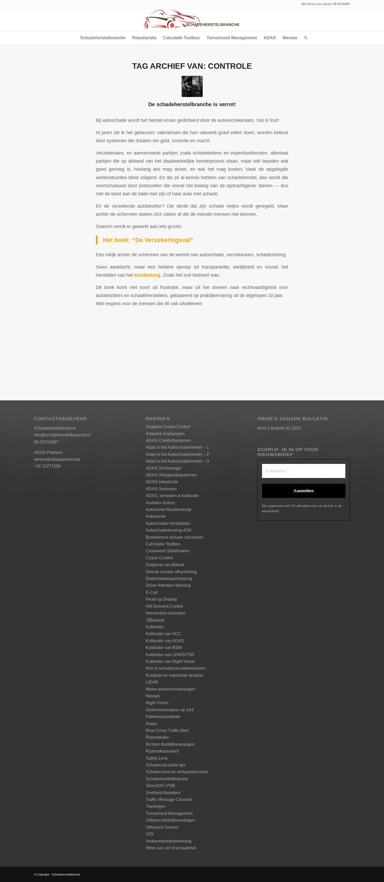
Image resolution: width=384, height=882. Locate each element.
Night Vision (157, 703)
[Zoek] (304, 37)
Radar (151, 723)
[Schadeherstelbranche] (191, 19)
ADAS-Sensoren (161, 489)
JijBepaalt (155, 620)
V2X (150, 834)
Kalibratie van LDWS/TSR (170, 654)
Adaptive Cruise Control (168, 426)
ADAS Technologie (163, 468)
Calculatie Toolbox (163, 544)
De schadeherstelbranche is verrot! (192, 104)
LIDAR (152, 682)
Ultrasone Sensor (162, 827)
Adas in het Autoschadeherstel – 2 (177, 454)
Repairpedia (157, 737)
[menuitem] (103, 37)
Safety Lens (157, 758)
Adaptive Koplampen (165, 433)
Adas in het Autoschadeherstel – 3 (177, 461)
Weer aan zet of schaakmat (171, 848)
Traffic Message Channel (169, 799)
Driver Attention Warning (168, 585)
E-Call (152, 592)
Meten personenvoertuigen (170, 689)
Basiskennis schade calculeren (174, 537)
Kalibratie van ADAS (165, 641)
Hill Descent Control (164, 606)
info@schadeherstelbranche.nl (62, 435)
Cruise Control (159, 558)
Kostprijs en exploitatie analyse (174, 675)
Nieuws (153, 696)
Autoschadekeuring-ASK (169, 530)
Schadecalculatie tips (165, 765)
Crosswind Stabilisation (168, 551)
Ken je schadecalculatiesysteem (176, 668)
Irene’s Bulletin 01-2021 (279, 428)
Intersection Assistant (165, 613)
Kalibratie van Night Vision (170, 661)
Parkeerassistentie (163, 716)
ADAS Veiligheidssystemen (171, 475)
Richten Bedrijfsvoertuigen (170, 744)
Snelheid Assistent (163, 792)
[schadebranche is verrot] (192, 86)
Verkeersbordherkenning (168, 841)
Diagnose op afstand (165, 564)
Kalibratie (155, 627)
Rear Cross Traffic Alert (167, 730)
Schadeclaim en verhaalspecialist (177, 772)
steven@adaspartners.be (57, 459)
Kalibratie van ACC (163, 633)
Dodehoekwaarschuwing (169, 578)
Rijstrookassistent (162, 751)
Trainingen (156, 806)
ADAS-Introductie (162, 482)
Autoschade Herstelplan (168, 523)
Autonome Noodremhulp (168, 509)
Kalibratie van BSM (164, 647)
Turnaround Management (169, 813)
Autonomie (156, 516)
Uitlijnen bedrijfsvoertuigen (170, 820)
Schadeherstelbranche (167, 779)
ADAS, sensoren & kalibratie (172, 495)
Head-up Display (161, 599)
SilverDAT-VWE (161, 785)
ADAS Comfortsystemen (168, 440)
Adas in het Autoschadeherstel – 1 (177, 447)
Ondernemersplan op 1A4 (170, 710)
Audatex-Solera (160, 502)
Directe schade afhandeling (171, 572)
